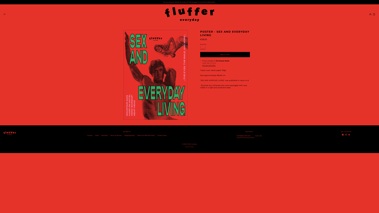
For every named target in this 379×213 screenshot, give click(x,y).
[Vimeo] (349, 135)
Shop (97, 135)
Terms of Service (116, 135)
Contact (89, 135)
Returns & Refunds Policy (146, 135)
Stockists (104, 135)
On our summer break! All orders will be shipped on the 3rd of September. (189, 2)
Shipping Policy (129, 135)
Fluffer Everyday (192, 144)
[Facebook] (343, 135)
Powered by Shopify (189, 146)
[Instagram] (346, 135)
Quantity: (203, 44)
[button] (374, 14)
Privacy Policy (162, 135)
